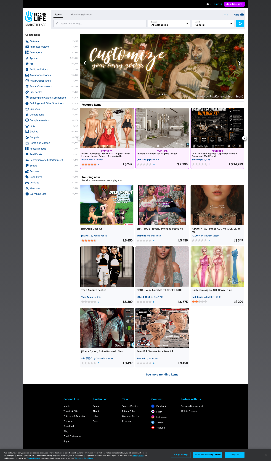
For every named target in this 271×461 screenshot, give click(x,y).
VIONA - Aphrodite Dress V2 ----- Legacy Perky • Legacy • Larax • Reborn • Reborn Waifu (105, 154)
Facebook (161, 406)
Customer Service (130, 416)
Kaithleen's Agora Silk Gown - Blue (212, 290)
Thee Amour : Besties (93, 290)
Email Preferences (72, 436)
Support (67, 441)
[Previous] (80, 138)
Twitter (159, 422)
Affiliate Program (189, 411)
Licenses (126, 421)
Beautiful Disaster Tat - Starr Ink (155, 351)
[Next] (244, 138)
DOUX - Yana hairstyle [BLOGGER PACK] (160, 290)
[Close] (266, 454)
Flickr (159, 411)
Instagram (161, 417)
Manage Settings (181, 455)
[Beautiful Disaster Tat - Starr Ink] (162, 328)
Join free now (234, 4)
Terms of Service (130, 406)
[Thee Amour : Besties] (107, 266)
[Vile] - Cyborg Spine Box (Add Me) (102, 351)
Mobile (67, 406)
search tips (225, 15)
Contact (97, 406)
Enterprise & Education (75, 416)
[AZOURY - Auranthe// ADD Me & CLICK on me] (217, 205)
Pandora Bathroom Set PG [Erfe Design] (157, 153)
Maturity (197, 22)
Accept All (234, 455)
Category (154, 22)
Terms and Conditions (83, 458)
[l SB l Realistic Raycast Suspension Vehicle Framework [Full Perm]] (217, 128)
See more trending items (162, 374)
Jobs (95, 416)
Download (69, 426)
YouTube (160, 427)
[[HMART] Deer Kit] (107, 205)
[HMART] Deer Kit (91, 228)
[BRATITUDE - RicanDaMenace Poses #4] (162, 205)
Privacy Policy (128, 411)
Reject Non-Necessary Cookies (208, 455)
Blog (66, 431)
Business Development (192, 406)
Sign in (218, 4)
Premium (68, 421)
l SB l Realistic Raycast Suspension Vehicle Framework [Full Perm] (214, 154)
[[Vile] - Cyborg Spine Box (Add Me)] (107, 328)
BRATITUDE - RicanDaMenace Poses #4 (160, 228)
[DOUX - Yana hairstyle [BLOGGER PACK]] (162, 266)
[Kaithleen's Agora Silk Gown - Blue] (217, 266)
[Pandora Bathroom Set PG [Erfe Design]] (162, 128)
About (96, 411)
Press (95, 421)
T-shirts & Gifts (71, 411)
